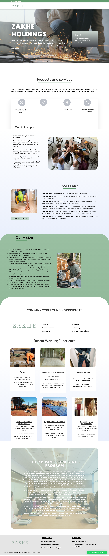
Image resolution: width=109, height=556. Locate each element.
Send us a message (20, 218)
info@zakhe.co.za (84, 38)
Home (96, 6)
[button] (97, 552)
